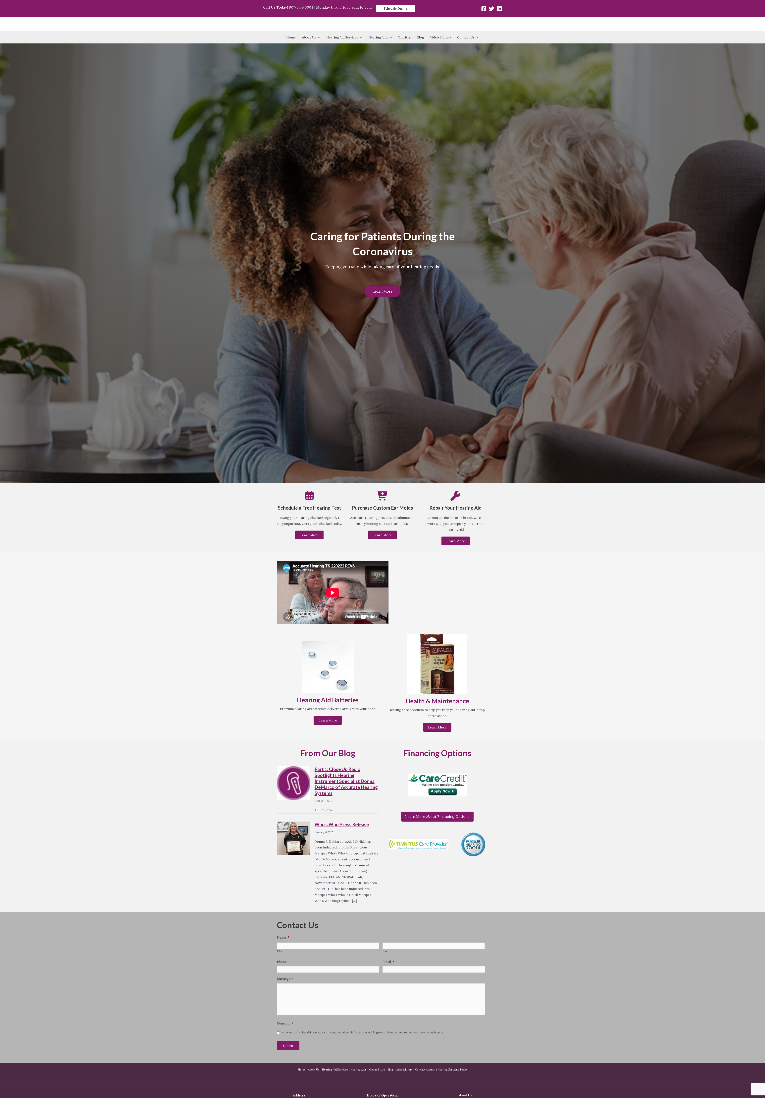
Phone (281, 962)
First (280, 951)
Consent (285, 1023)
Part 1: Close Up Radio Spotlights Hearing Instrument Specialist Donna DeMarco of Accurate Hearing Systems (346, 781)
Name (283, 937)
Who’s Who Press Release (342, 824)
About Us (309, 37)
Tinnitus (404, 37)
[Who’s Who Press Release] (293, 838)
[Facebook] (483, 8)
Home (291, 37)
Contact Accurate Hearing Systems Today (441, 1069)
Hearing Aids (378, 37)
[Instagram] (499, 8)
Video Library (440, 37)
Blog (420, 37)
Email (388, 962)
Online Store (377, 1069)
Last (386, 951)
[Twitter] (491, 8)
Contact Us (466, 37)
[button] (395, 8)
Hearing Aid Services (342, 37)
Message (285, 979)
